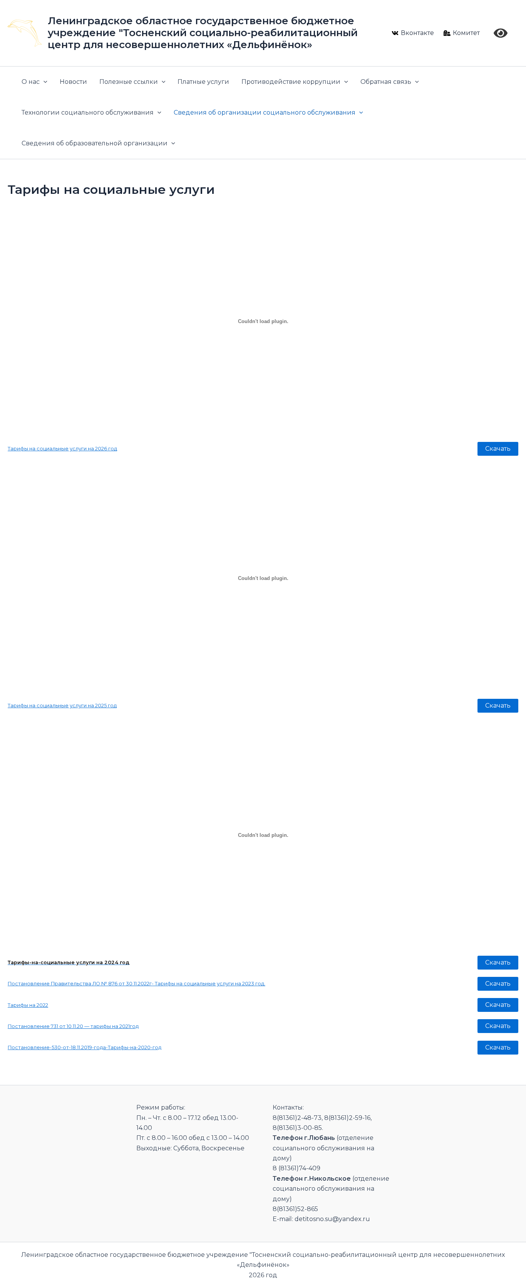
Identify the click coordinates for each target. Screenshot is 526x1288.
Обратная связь (385, 81)
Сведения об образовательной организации (95, 143)
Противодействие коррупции (290, 81)
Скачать (498, 448)
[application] (43, 82)
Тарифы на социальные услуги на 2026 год (62, 449)
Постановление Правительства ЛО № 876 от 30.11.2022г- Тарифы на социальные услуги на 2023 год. (136, 983)
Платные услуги (203, 81)
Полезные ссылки (128, 81)
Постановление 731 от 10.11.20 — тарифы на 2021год (73, 1026)
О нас (31, 81)
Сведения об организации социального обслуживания (264, 112)
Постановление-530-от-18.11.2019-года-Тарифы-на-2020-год (84, 1047)
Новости (73, 81)
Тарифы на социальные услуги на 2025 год (62, 705)
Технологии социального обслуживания (88, 112)
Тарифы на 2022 (28, 1005)
